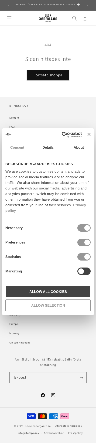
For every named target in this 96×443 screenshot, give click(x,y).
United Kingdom (19, 342)
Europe (14, 324)
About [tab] (79, 147)
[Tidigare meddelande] (8, 5)
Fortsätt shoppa (48, 75)
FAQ (12, 126)
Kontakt (14, 117)
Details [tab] (48, 147)
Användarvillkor (54, 433)
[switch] (84, 242)
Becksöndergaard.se (38, 426)
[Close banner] (89, 134)
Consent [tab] (17, 147)
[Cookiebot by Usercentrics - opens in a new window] (62, 135)
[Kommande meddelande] (87, 5)
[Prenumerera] (81, 377)
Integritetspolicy (28, 433)
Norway (14, 333)
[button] (9, 18)
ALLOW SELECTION (48, 305)
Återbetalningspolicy (68, 425)
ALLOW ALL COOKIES (48, 292)
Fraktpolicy (75, 433)
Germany (15, 314)
